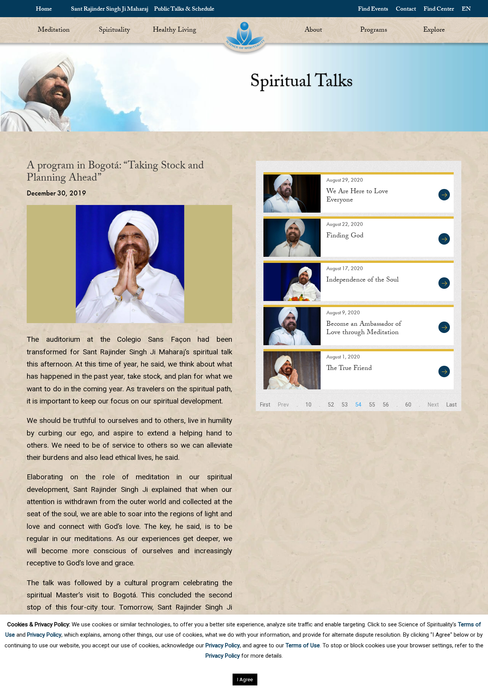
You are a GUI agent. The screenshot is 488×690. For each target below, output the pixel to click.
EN (466, 10)
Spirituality (114, 31)
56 (386, 405)
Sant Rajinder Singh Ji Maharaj (109, 10)
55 (372, 405)
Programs (373, 31)
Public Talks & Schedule (184, 10)
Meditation (54, 31)
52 (331, 405)
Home (44, 10)
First (265, 405)
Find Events (373, 10)
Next (433, 405)
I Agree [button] (245, 679)
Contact (406, 10)
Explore (434, 31)
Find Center (439, 10)
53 (345, 405)
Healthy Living (174, 31)
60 (408, 405)
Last (451, 405)
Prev (283, 405)
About (313, 31)
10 (308, 405)
